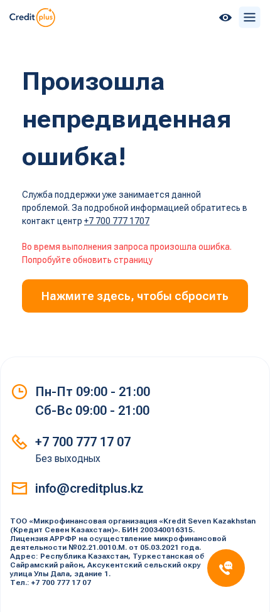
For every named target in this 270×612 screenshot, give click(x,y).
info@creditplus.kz (89, 488)
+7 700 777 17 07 (83, 441)
